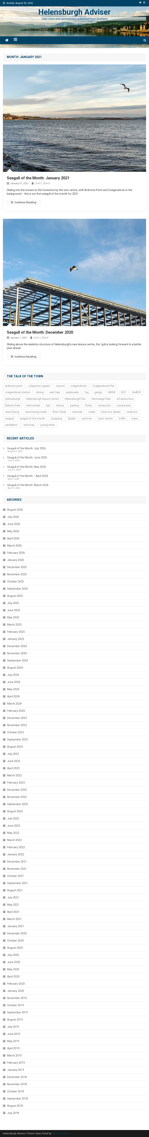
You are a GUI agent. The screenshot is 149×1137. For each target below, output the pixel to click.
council (60, 385)
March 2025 (14, 624)
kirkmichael (33, 405)
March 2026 (14, 545)
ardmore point (14, 385)
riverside (77, 411)
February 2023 (16, 782)
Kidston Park (12, 405)
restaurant (104, 405)
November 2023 (17, 725)
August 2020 (15, 947)
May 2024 (13, 689)
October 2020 (15, 940)
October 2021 (15, 875)
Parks (88, 405)
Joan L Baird (42, 183)
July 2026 (13, 516)
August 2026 (15, 509)
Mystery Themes (61, 1133)
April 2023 (13, 768)
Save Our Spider (111, 411)
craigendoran (78, 385)
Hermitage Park (101, 398)
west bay (29, 424)
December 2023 (17, 718)
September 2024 (17, 660)
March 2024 (14, 703)
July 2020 (13, 954)
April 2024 (13, 696)
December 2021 (17, 861)
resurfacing (12, 411)
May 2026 (13, 531)
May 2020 (13, 969)
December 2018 (17, 1077)
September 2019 (17, 1012)
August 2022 (15, 811)
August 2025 (15, 595)
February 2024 (16, 710)
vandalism (11, 424)
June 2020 (13, 962)
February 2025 (16, 631)
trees (135, 418)
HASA (111, 392)
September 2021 (17, 883)
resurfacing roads (36, 411)
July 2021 (13, 897)
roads (91, 411)
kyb (48, 405)
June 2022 (13, 825)
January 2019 (15, 1069)
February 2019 (16, 1062)
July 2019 (13, 1026)
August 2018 (15, 1105)
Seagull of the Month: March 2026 (28, 485)
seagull (9, 418)
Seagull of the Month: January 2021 (38, 178)
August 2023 (15, 746)
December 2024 (17, 646)
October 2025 (15, 581)
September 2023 (17, 739)
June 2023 (13, 761)
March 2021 (14, 919)
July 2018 (13, 1112)
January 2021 (15, 926)
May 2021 (13, 904)
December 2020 (17, 933)
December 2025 (17, 567)
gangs (98, 392)
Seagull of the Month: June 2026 (27, 457)
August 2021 (15, 890)
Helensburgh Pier (75, 398)
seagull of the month (32, 418)
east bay (54, 392)
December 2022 (17, 789)
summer (87, 418)
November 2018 (17, 1084)
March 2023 (14, 775)
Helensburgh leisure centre (42, 398)
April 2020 (13, 976)
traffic (122, 418)
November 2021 (17, 868)
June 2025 (13, 610)
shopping (56, 418)
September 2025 (17, 588)
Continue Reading (25, 202)
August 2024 (15, 667)
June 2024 (13, 682)
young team (47, 424)
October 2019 (15, 1005)
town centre (105, 418)
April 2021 (13, 911)
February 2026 (16, 552)
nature (60, 405)
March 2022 (14, 840)
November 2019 (17, 998)
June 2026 (13, 524)
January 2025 (15, 639)
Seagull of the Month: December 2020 (40, 332)
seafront (132, 411)
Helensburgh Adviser (74, 12)
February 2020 (16, 983)
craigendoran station (17, 392)
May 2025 (13, 617)
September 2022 (17, 804)
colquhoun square (39, 385)
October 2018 (15, 1091)
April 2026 (13, 538)
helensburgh (12, 398)
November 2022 (17, 797)
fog (86, 392)
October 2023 (15, 732)
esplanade (72, 392)
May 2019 (13, 1041)
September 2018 (17, 1098)
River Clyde (59, 411)
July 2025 (13, 603)
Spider (72, 418)
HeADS (136, 392)
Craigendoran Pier (104, 385)
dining (40, 392)
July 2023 (13, 753)
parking (74, 405)
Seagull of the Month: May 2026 (26, 466)
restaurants (124, 405)
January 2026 (15, 560)
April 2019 (13, 1048)
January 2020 (15, 990)
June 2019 (13, 1033)
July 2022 (13, 818)
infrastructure (125, 398)
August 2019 (15, 1019)
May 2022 (13, 832)
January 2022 (15, 854)
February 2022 (16, 847)
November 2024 (17, 653)
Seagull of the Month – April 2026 (27, 475)
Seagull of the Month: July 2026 (26, 448)
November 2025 (17, 574)
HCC (123, 392)
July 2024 (13, 674)
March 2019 (14, 1055)
